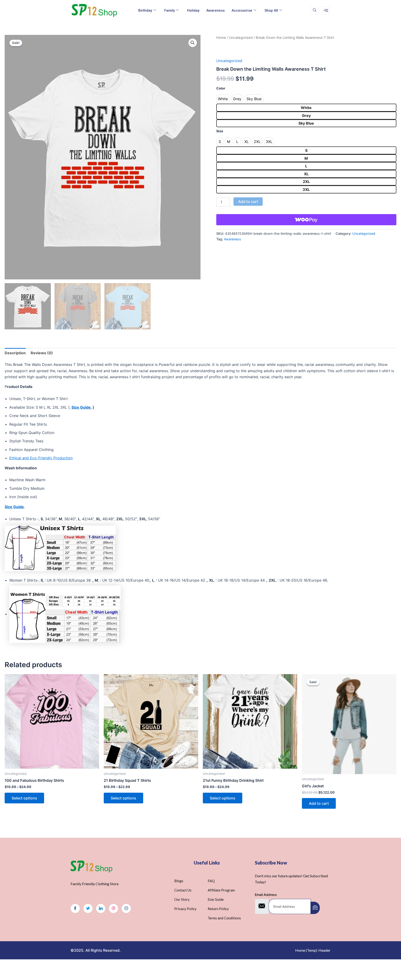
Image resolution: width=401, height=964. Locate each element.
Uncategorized (241, 38)
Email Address (266, 895)
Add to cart (248, 201)
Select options (24, 798)
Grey (306, 115)
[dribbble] (113, 908)
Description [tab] (15, 353)
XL (306, 174)
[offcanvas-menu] (326, 10)
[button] (192, 43)
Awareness (215, 10)
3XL (306, 189)
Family (169, 10)
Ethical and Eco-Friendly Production (41, 458)
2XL (306, 181)
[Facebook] (75, 908)
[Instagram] (126, 908)
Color (220, 88)
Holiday (193, 10)
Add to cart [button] (319, 803)
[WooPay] (306, 219)
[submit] (315, 908)
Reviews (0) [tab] (42, 353)
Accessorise (242, 10)
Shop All (271, 10)
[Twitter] (88, 908)
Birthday (145, 10)
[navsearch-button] (315, 11)
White (306, 107)
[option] (223, 99)
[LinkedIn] (100, 908)
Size (219, 131)
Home (221, 38)
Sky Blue (306, 123)
